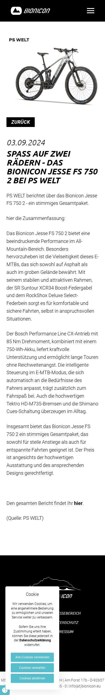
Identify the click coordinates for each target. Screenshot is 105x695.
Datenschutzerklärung (35, 640)
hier (78, 503)
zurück (20, 122)
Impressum (63, 631)
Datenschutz (65, 622)
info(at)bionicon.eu (85, 686)
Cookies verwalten (32, 668)
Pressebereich (66, 613)
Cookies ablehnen (32, 678)
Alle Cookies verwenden (32, 657)
